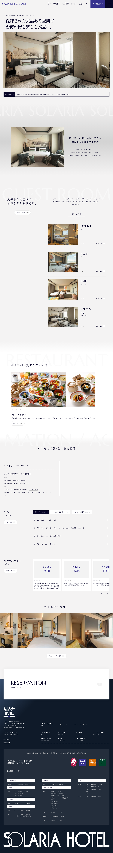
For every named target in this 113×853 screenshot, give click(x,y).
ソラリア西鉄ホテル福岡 (57, 794)
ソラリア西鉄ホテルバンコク (93, 790)
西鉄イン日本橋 (19, 794)
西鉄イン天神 (54, 802)
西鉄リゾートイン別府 (56, 812)
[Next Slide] (20, 410)
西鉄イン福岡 (54, 804)
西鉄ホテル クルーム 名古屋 (22, 803)
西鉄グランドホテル (56, 792)
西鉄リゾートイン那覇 (56, 820)
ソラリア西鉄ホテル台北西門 (93, 797)
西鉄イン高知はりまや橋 (57, 784)
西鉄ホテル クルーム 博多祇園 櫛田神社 (60, 799)
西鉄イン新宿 (18, 796)
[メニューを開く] (109, 4)
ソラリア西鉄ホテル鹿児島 (57, 816)
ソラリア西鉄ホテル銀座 (21, 792)
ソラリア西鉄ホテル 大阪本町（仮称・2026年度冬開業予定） (23, 815)
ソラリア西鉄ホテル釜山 (92, 786)
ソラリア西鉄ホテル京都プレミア (24, 810)
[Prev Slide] (12, 410)
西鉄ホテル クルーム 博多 (57, 796)
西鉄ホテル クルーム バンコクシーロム (95, 792)
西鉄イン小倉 (54, 808)
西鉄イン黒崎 (54, 806)
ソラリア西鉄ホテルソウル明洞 (94, 784)
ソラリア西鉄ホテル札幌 (21, 784)
